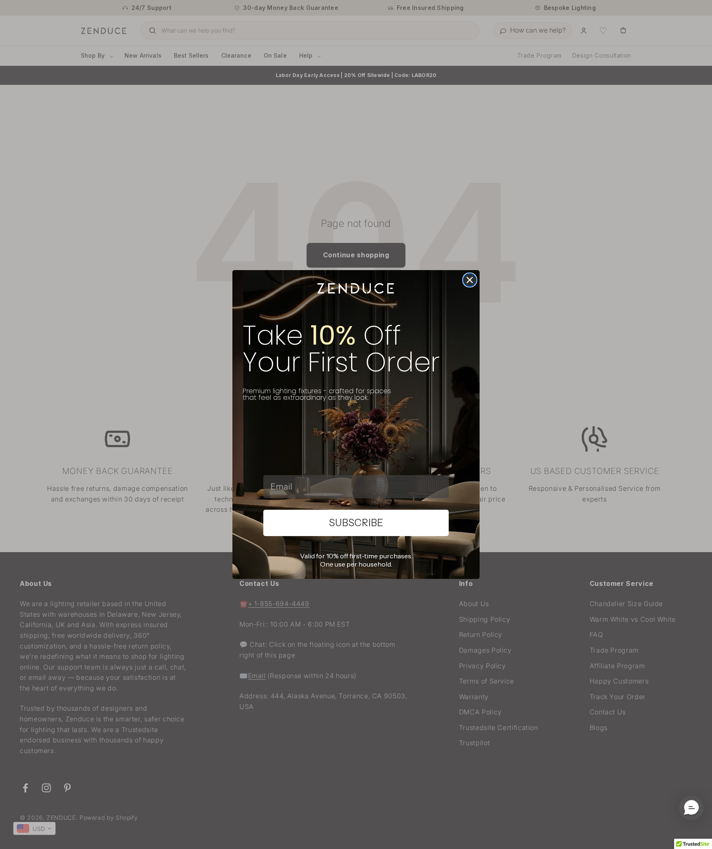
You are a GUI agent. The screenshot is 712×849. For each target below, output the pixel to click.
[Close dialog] (469, 280)
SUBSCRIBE (356, 523)
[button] (691, 807)
